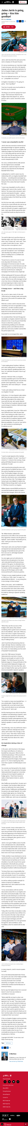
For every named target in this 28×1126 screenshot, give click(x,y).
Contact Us (5, 1097)
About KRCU (5, 1088)
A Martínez (8, 19)
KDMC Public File (6, 1106)
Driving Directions (7, 1091)
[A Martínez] (4, 1056)
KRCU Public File (6, 1100)
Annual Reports (6, 1094)
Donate (23, 2)
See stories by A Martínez (16, 1061)
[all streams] (26, 1124)
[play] (2, 1124)
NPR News (8, 1043)
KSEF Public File (6, 1103)
